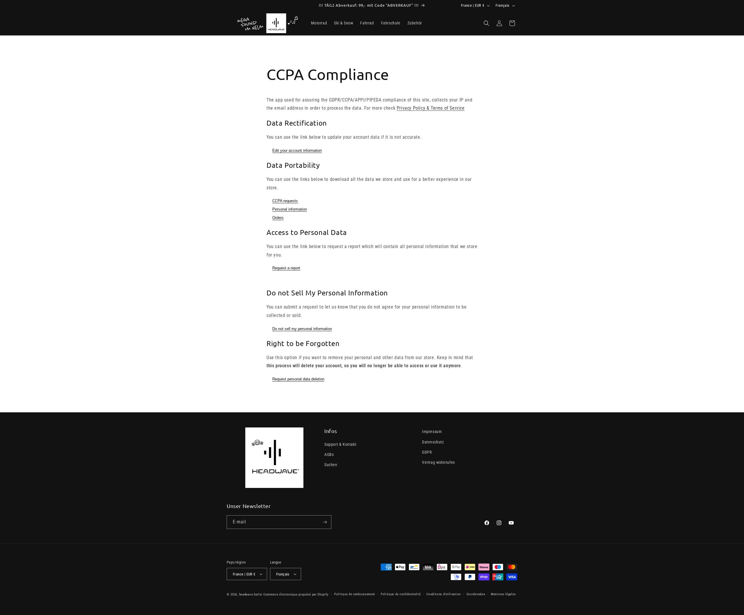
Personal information (289, 209)
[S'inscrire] (324, 522)
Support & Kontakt (340, 444)
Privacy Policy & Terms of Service (431, 108)
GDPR (427, 452)
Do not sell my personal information (302, 329)
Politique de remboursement (354, 594)
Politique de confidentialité (401, 594)
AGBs (329, 454)
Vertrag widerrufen (438, 462)
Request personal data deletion (298, 379)
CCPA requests (285, 201)
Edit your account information (297, 150)
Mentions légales (503, 594)
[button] (486, 23)
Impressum (432, 431)
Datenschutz (433, 442)
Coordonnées (475, 594)
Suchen (330, 464)
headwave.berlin (250, 594)
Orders (278, 217)
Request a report (286, 268)
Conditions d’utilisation (443, 594)
